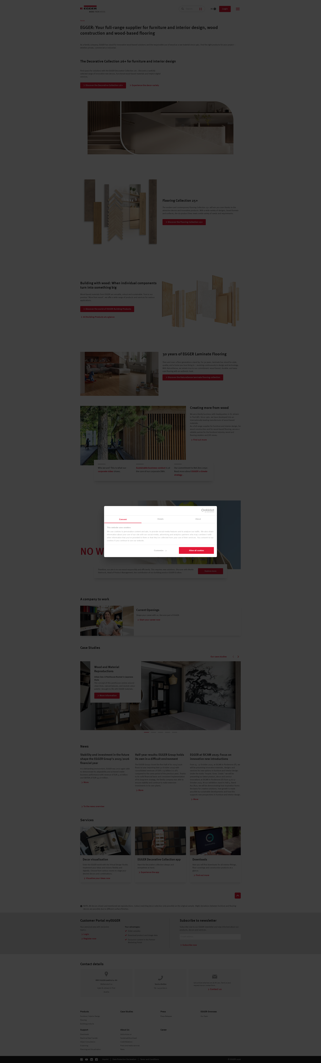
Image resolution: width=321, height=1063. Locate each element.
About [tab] (198, 519)
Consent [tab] (123, 519)
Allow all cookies (196, 550)
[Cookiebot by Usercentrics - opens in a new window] (203, 511)
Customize (159, 550)
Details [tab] (160, 519)
